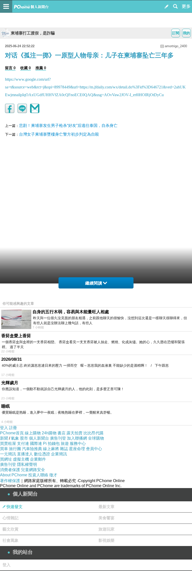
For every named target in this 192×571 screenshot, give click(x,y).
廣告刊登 (58, 438)
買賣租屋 (8, 443)
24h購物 (49, 433)
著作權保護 (10, 481)
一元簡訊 (8, 454)
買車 (4, 449)
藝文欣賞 (10, 529)
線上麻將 (51, 449)
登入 (4, 428)
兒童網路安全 (33, 470)
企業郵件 (38, 459)
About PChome (13, 475)
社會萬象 (10, 540)
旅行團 (15, 449)
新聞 (4, 438)
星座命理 (77, 449)
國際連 (36, 443)
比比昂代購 (94, 433)
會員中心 (94, 449)
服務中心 (78, 443)
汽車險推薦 (32, 449)
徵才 (53, 475)
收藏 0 (25, 68)
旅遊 (65, 443)
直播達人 (25, 454)
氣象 (15, 438)
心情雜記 (10, 518)
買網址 (6, 459)
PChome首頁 (12, 433)
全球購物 (96, 438)
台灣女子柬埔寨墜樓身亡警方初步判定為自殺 (59, 134)
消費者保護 (10, 470)
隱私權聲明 (27, 464)
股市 (24, 438)
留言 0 (10, 68)
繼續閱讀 (93, 283)
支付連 (23, 443)
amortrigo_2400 (176, 46)
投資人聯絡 (38, 475)
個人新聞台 (39, 438)
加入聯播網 (77, 438)
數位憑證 (42, 454)
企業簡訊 (59, 454)
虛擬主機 (21, 459)
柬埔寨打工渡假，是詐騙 (33, 33)
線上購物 (33, 433)
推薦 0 (41, 68)
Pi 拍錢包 (51, 443)
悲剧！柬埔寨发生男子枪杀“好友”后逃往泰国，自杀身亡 (68, 125)
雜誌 (64, 449)
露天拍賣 (74, 433)
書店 (62, 433)
